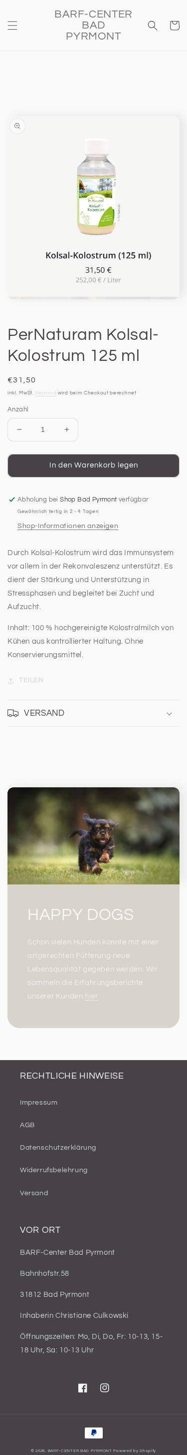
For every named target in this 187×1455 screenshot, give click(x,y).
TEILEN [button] (31, 680)
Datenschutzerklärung (58, 1147)
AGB (27, 1125)
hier (91, 996)
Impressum (38, 1102)
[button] (12, 26)
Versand (45, 392)
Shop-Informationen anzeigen (67, 526)
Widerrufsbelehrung (54, 1170)
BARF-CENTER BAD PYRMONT (80, 1450)
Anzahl (17, 409)
